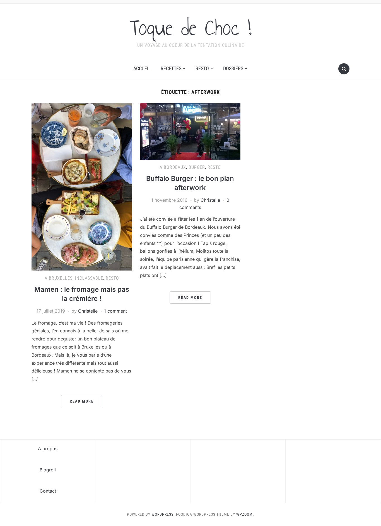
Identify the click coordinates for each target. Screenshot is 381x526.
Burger (197, 167)
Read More (82, 401)
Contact (48, 491)
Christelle (88, 311)
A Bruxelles (59, 278)
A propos (47, 448)
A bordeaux (173, 167)
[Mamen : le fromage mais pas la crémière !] (82, 186)
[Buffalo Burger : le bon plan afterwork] (190, 131)
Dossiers (233, 68)
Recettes (171, 68)
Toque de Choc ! (190, 28)
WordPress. (163, 514)
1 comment (115, 311)
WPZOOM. (245, 514)
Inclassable (89, 278)
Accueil (142, 68)
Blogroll (48, 470)
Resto (202, 68)
